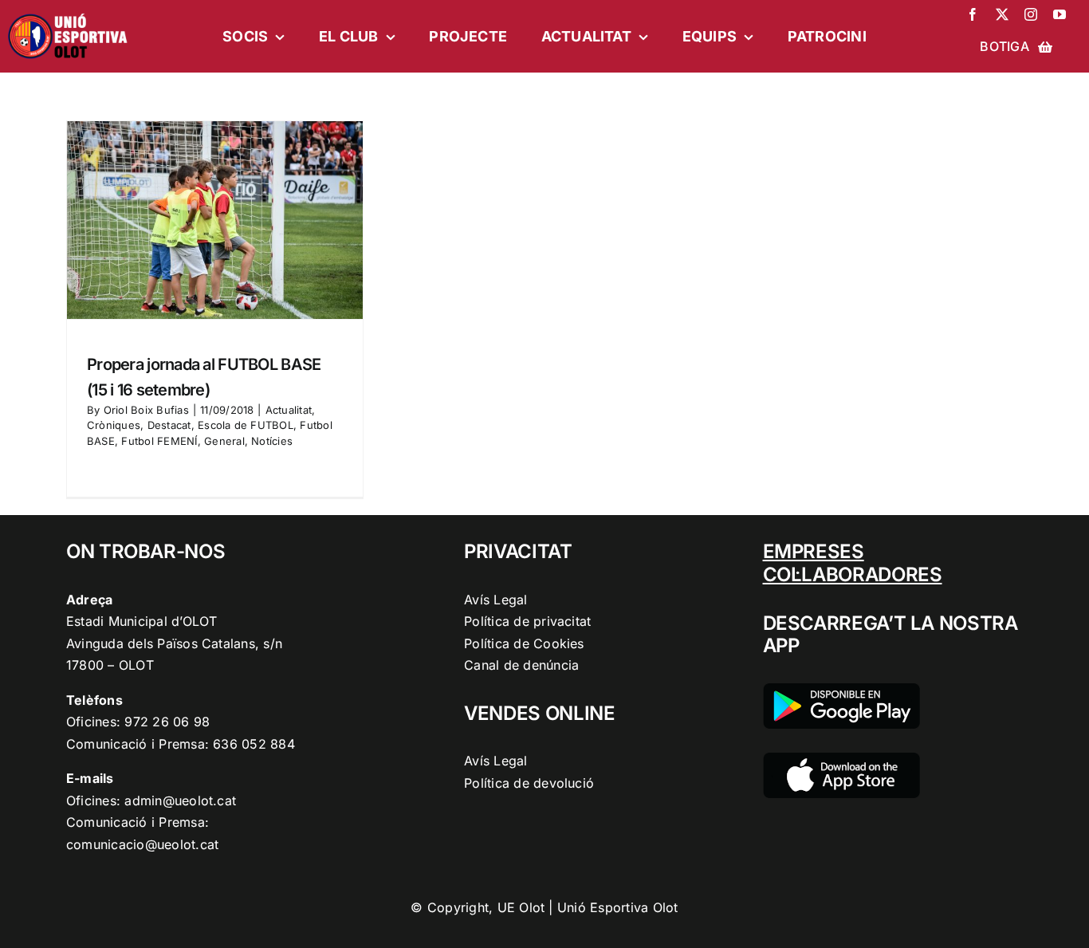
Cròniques (113, 425)
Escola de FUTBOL (245, 425)
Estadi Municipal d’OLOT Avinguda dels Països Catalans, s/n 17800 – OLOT (174, 643)
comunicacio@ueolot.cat (142, 844)
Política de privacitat (527, 621)
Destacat (169, 425)
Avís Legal (495, 600)
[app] (841, 759)
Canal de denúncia (521, 665)
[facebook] (972, 14)
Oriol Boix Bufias (146, 409)
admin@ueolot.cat (180, 800)
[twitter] (1002, 14)
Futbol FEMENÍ (159, 441)
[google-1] (841, 690)
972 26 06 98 (167, 722)
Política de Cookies (524, 643)
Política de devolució (529, 783)
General (224, 441)
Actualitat (288, 409)
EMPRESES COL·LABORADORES (852, 563)
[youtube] (1059, 14)
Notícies (272, 441)
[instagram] (1030, 14)
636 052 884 (254, 744)
